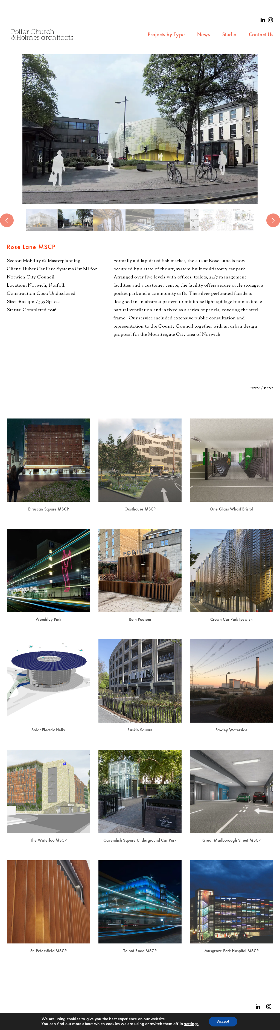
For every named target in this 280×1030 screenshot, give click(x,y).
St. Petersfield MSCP (48, 951)
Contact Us (261, 34)
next (268, 388)
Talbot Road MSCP (140, 951)
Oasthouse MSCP (140, 509)
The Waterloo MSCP (48, 840)
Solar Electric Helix (48, 730)
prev (255, 388)
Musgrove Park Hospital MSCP (231, 951)
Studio (229, 34)
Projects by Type (166, 34)
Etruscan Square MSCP (48, 509)
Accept (223, 1021)
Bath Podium (140, 619)
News (203, 34)
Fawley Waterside (231, 730)
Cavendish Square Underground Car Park (139, 840)
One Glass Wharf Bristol (231, 509)
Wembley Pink (48, 619)
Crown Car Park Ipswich (231, 619)
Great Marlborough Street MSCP (231, 840)
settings (191, 1024)
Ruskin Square (140, 730)
